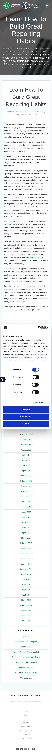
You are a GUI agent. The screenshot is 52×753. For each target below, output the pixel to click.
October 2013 (26, 621)
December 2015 (26, 491)
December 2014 (26, 553)
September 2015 (26, 507)
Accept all (26, 409)
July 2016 (26, 455)
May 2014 (26, 590)
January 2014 (26, 610)
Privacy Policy (26, 730)
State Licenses (26, 738)
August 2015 (26, 512)
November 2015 (26, 496)
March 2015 (26, 538)
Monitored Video (26, 647)
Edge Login (26, 734)
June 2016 (26, 460)
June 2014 (26, 585)
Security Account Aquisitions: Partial (26, 657)
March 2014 (26, 600)
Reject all (26, 424)
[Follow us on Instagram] (25, 749)
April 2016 (26, 471)
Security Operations (15, 111)
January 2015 (26, 548)
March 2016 (26, 476)
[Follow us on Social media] (29, 749)
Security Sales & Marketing (34, 111)
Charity (26, 636)
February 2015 (26, 543)
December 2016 (26, 429)
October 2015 (26, 502)
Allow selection (26, 417)
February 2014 (26, 605)
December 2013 (26, 616)
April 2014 (26, 595)
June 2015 (26, 522)
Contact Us (26, 723)
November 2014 (26, 559)
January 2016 (26, 486)
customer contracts (11, 224)
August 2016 (26, 450)
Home (26, 711)
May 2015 (26, 528)
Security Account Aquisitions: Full (26, 652)
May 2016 (26, 465)
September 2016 (26, 445)
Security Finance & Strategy (26, 662)
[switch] (36, 377)
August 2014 (26, 574)
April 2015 (26, 533)
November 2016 (26, 434)
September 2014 (26, 569)
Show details (38, 402)
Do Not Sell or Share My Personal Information (26, 699)
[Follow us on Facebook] (17, 749)
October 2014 (26, 564)
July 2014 (26, 579)
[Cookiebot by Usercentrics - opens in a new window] (37, 327)
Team (26, 715)
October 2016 (26, 439)
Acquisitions (26, 719)
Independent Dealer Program (26, 642)
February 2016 (26, 481)
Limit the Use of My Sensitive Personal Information (26, 701)
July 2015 (26, 517)
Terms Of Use (26, 727)
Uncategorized (26, 678)
